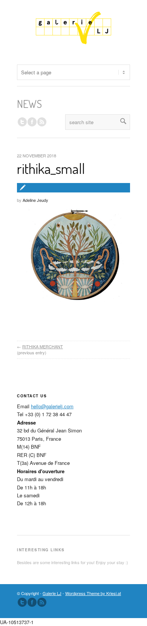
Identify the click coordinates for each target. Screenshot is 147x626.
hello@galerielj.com (52, 406)
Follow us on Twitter (22, 121)
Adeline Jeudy (35, 200)
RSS (41, 121)
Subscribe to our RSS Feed (41, 602)
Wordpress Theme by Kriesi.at (93, 593)
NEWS (29, 104)
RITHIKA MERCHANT (42, 346)
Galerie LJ (52, 593)
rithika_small (51, 168)
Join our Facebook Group (32, 121)
